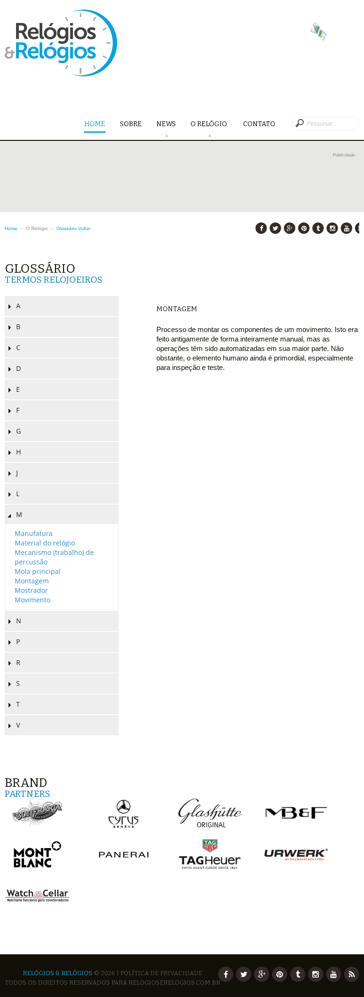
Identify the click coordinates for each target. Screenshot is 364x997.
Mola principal (38, 571)
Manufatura (34, 533)
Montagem (32, 580)
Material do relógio (45, 542)
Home (94, 124)
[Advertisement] (182, 181)
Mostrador (31, 590)
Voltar (84, 228)
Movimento (32, 599)
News (166, 124)
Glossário (66, 228)
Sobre (131, 124)
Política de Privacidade (161, 973)
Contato (259, 124)
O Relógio (209, 124)
